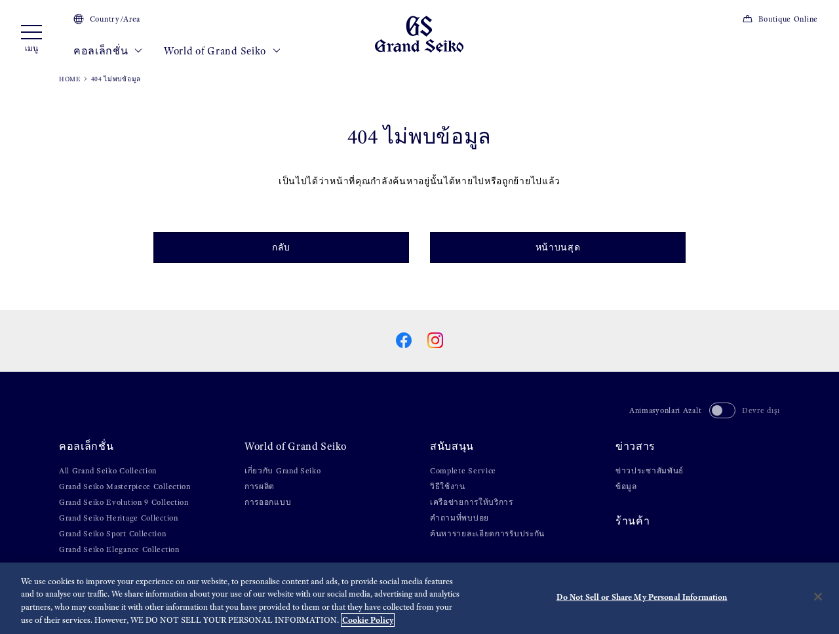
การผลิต (259, 486)
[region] (419, 598)
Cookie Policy (367, 619)
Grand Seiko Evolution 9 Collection (124, 502)
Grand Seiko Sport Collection (112, 533)
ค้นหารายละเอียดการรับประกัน (487, 533)
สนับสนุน (452, 446)
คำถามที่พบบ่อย (459, 518)
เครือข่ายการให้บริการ (471, 502)
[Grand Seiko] (419, 33)
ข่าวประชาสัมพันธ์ (649, 470)
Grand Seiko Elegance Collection (119, 549)
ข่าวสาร (635, 446)
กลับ (281, 247)
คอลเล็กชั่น (101, 51)
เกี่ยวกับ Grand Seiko (282, 470)
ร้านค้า (632, 521)
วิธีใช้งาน (447, 486)
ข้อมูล (626, 486)
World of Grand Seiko (216, 51)
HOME (70, 79)
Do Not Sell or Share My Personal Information (642, 597)
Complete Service (463, 470)
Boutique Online (788, 19)
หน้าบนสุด (558, 247)
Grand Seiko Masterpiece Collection (125, 486)
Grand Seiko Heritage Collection (118, 518)
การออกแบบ (267, 502)
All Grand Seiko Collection (108, 470)
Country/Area (115, 19)
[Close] (818, 596)
